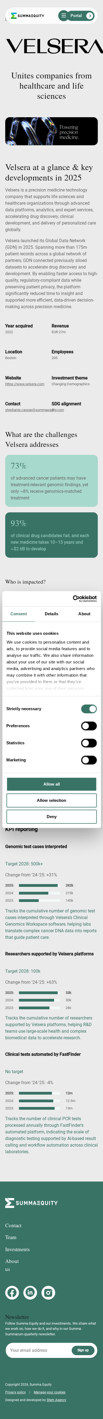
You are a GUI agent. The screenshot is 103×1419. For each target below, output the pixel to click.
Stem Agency (56, 1400)
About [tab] (84, 613)
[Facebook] (12, 1293)
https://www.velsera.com (24, 384)
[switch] (89, 725)
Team (10, 1237)
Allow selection (51, 800)
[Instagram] (48, 1293)
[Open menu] (63, 15)
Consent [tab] (18, 613)
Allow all (51, 784)
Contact (13, 1225)
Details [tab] (51, 613)
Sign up (83, 1350)
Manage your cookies (49, 1392)
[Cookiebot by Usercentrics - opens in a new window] (73, 598)
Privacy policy (15, 1392)
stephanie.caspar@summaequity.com (34, 410)
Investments (17, 1249)
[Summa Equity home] (27, 16)
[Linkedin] (30, 1293)
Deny (52, 816)
